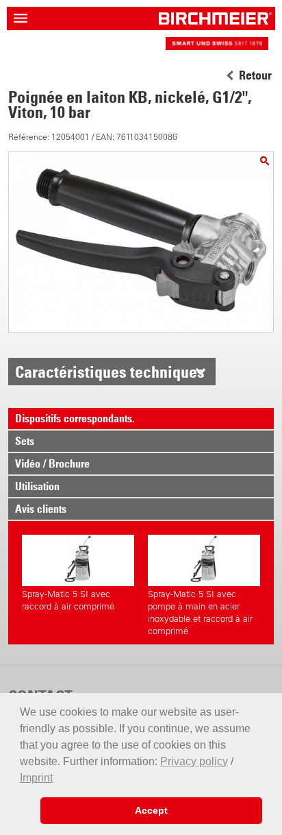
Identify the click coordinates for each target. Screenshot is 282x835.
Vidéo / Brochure (52, 463)
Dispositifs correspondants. (75, 418)
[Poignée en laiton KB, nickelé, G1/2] (264, 160)
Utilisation (37, 486)
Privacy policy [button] (194, 761)
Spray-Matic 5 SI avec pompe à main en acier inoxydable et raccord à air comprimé (200, 612)
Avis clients (40, 509)
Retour (255, 75)
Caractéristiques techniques (110, 371)
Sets (24, 441)
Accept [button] (151, 810)
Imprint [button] (36, 778)
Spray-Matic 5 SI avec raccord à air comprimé (68, 600)
